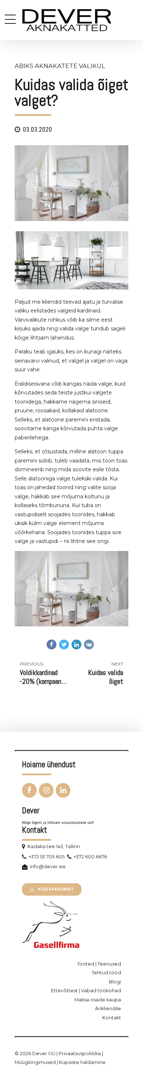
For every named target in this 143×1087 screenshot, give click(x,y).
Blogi (115, 982)
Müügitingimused (35, 1062)
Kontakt (111, 1017)
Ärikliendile (108, 1008)
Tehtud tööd (106, 972)
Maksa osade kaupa (97, 999)
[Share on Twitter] (64, 644)
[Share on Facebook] (51, 644)
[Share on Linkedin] (76, 644)
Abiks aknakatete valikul (60, 66)
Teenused (109, 964)
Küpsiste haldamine (82, 1062)
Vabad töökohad (101, 990)
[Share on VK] (89, 644)
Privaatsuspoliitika (80, 1053)
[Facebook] (29, 790)
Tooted (85, 964)
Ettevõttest (64, 990)
